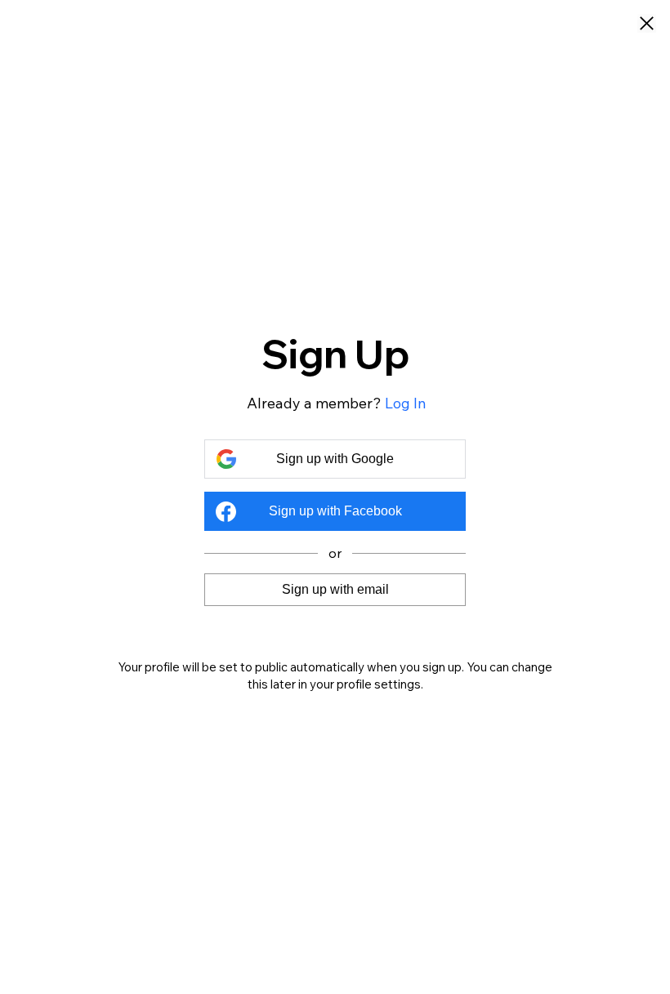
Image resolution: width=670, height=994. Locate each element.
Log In (406, 403)
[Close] (646, 24)
